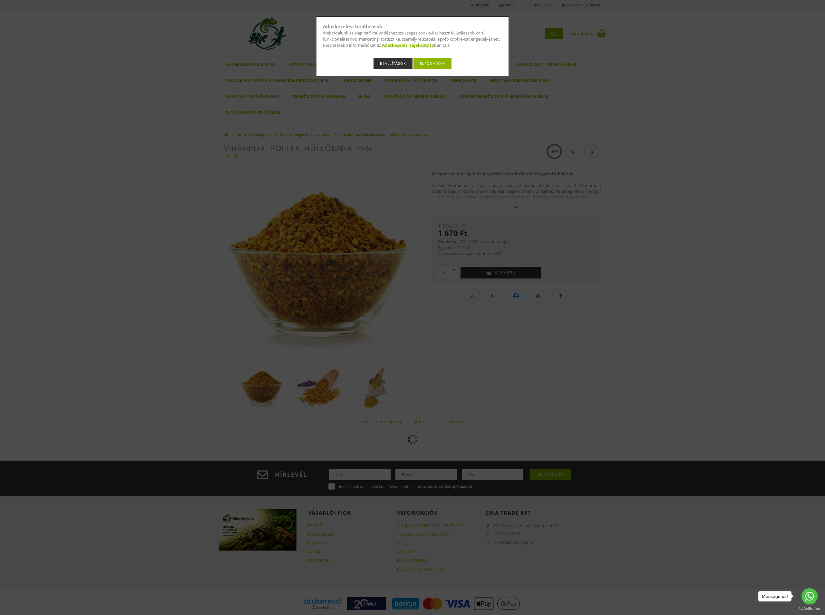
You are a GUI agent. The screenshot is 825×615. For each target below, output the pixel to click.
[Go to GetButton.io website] (809, 608)
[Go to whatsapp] (809, 596)
